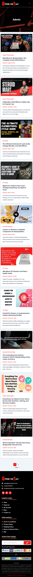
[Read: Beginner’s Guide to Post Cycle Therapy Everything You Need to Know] (16, 170)
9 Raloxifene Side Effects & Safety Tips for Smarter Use (16, 103)
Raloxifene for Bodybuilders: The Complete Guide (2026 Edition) (14, 59)
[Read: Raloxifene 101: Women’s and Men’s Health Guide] (16, 256)
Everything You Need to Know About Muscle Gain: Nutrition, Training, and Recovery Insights (16, 401)
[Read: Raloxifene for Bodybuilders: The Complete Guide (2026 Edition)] (16, 43)
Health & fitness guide (8, 55)
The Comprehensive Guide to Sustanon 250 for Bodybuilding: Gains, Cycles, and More (16, 357)
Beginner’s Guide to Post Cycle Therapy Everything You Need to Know (14, 187)
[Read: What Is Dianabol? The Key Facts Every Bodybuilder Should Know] (16, 427)
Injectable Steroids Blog (9, 352)
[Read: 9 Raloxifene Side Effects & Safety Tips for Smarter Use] (16, 87)
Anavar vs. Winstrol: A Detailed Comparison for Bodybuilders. (14, 230)
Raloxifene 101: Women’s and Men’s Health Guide (15, 272)
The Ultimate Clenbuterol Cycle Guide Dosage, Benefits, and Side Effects (16, 145)
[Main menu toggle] (29, 3)
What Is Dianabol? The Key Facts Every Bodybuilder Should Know (16, 444)
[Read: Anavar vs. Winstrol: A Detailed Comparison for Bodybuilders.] (16, 214)
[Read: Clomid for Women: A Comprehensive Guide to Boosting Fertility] (16, 298)
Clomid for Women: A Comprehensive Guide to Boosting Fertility (16, 314)
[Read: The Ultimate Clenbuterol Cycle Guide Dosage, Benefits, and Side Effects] (16, 128)
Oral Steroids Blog (7, 226)
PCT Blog (5, 140)
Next (17, 467)
